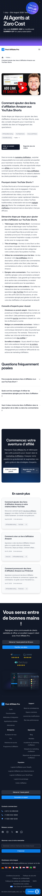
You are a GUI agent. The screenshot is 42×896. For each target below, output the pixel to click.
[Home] (3, 57)
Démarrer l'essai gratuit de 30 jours (21, 642)
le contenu (34, 344)
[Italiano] (20, 867)
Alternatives (11, 725)
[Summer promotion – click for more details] (21, 23)
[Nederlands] (24, 867)
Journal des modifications (31, 716)
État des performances (31, 720)
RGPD (35, 881)
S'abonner (21, 851)
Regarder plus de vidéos (29, 147)
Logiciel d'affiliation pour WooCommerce (21, 771)
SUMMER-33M (16, 29)
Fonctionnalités (10, 713)
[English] (6, 867)
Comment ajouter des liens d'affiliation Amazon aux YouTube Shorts (18, 61)
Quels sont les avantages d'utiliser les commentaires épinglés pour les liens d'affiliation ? (20, 393)
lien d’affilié (21, 338)
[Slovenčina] (34, 867)
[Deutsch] (3, 867)
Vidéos (8, 57)
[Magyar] (17, 867)
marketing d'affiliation (15, 456)
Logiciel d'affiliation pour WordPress (21, 775)
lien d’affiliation (21, 258)
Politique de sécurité (29, 875)
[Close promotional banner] (39, 2)
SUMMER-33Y (9, 31)
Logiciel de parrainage (21, 779)
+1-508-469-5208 (11, 819)
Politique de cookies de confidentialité (17, 881)
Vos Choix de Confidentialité (23, 886)
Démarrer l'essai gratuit (21, 792)
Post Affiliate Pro (19, 450)
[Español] (10, 867)
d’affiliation (6, 208)
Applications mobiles (10, 721)
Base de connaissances (31, 708)
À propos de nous (10, 734)
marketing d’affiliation (23, 157)
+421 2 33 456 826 (11, 811)
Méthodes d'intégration (10, 717)
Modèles (31, 738)
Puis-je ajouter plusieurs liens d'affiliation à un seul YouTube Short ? (19, 380)
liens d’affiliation (33, 171)
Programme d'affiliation (10, 746)
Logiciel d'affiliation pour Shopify (21, 767)
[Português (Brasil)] (31, 867)
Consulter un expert (21, 797)
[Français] (13, 867)
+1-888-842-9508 (11, 815)
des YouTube (18, 292)
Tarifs (11, 709)
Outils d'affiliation (21, 783)
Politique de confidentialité (21, 878)
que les (15, 318)
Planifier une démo (21, 647)
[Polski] (27, 867)
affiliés (7, 168)
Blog (31, 734)
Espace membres (31, 712)
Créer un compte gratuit (8, 147)
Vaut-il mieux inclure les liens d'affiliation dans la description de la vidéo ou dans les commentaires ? (20, 408)
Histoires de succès (10, 742)
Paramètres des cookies (21, 884)
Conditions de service (13, 875)
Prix (10, 738)
